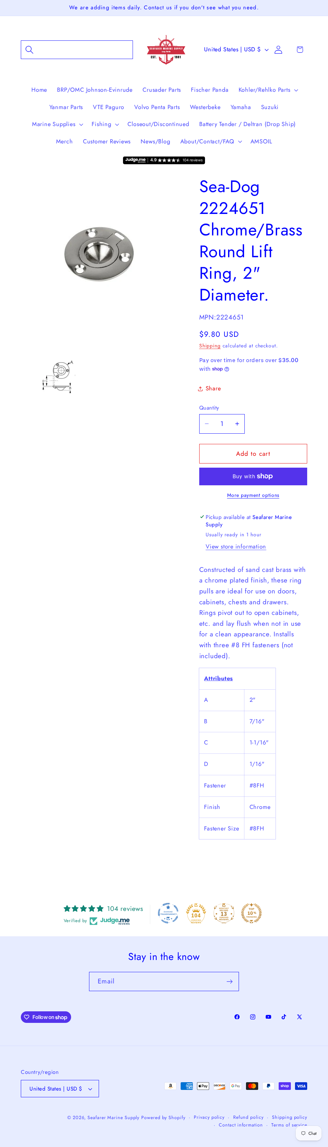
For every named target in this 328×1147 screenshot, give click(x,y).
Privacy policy (209, 1117)
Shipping (210, 345)
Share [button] (213, 388)
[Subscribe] (229, 981)
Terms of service (289, 1125)
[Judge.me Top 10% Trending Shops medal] (251, 913)
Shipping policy (289, 1117)
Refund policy (248, 1117)
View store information (236, 546)
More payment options (253, 495)
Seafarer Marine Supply (113, 1117)
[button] (77, 49)
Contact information (241, 1125)
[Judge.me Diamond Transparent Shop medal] (168, 913)
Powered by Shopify (163, 1117)
